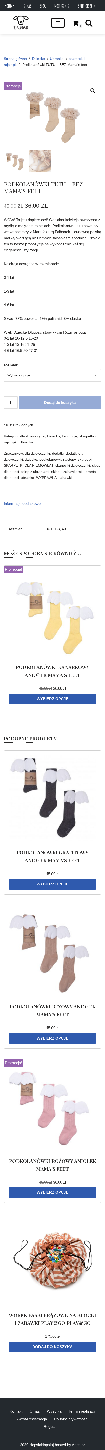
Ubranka (57, 59)
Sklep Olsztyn (86, 6)
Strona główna (15, 59)
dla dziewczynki (32, 436)
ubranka (27, 478)
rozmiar (11, 365)
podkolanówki (50, 459)
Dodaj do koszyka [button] (52, 1347)
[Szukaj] (89, 23)
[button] (92, 90)
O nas (27, 6)
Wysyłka (54, 1411)
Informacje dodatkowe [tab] (22, 503)
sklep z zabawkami (66, 472)
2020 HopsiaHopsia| (37, 1445)
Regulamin (52, 1426)
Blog (43, 6)
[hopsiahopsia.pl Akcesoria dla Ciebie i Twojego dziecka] (21, 23)
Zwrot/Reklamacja (32, 1419)
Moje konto (62, 6)
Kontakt (10, 6)
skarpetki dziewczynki (72, 465)
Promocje (69, 436)
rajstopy (69, 459)
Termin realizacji (82, 1411)
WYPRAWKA (46, 478)
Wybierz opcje (52, 699)
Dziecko (38, 59)
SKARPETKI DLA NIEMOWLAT (28, 465)
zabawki (65, 478)
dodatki (58, 453)
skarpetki (85, 459)
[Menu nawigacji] (58, 23)
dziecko (31, 459)
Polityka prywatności (71, 1419)
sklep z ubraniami (35, 472)
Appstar (78, 1445)
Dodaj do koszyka (60, 402)
